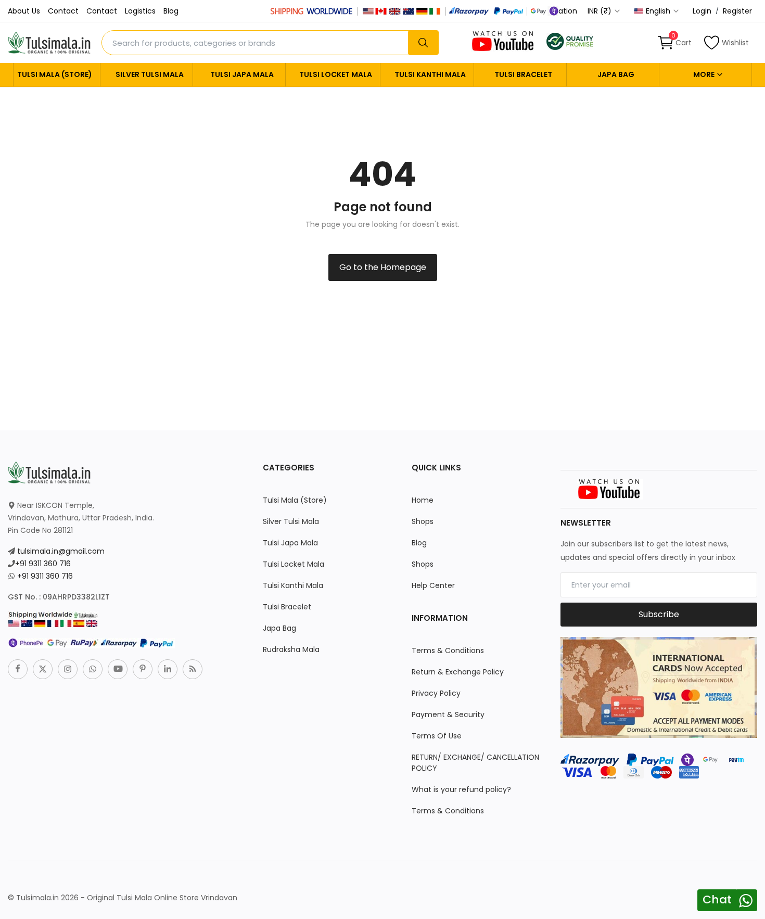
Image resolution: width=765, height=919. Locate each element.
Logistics (140, 11)
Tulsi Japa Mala (242, 74)
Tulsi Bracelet (523, 74)
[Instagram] (68, 669)
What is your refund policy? (461, 789)
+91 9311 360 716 (43, 563)
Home (423, 500)
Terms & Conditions (448, 650)
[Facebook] (18, 669)
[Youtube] (118, 669)
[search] (423, 43)
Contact (63, 11)
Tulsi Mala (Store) (54, 74)
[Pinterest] (142, 669)
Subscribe (659, 614)
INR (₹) (601, 11)
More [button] (704, 74)
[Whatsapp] (93, 669)
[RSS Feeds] (192, 669)
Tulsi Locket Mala (335, 74)
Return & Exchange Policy (458, 672)
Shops (423, 521)
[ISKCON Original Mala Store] (569, 40)
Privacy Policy (436, 693)
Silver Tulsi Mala (150, 74)
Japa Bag (615, 74)
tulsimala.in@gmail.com (61, 551)
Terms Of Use (437, 736)
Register (737, 11)
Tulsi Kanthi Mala (430, 74)
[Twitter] (43, 669)
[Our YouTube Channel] (504, 40)
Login (702, 11)
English (659, 11)
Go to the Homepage (382, 267)
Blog (170, 11)
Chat (717, 899)
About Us (24, 11)
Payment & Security (448, 714)
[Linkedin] (167, 669)
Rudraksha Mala (291, 649)
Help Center (433, 585)
